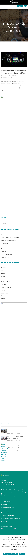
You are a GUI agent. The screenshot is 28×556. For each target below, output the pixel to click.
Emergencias (4, 243)
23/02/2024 (4, 75)
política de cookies (16, 546)
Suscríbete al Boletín (8, 507)
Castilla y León (4, 279)
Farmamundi (13, 75)
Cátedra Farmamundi (6, 254)
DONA (25, 6)
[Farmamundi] (6, 7)
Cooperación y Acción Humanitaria (10, 237)
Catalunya (3, 284)
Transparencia (7, 510)
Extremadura (4, 293)
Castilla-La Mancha (6, 282)
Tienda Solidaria (7, 501)
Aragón (3, 270)
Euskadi (4, 77)
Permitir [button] (22, 554)
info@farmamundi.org (8, 496)
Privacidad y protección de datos (11, 518)
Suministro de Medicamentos (8, 240)
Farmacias (3, 251)
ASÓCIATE (20, 6)
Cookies (5, 521)
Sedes (7, 77)
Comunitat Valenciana (6, 287)
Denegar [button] (6, 554)
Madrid (3, 298)
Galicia (2, 296)
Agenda (5, 504)
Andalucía (3, 267)
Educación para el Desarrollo (8, 246)
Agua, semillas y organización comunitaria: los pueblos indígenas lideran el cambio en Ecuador (16, 445)
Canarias (3, 276)
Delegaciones (6, 494)
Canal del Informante (8, 515)
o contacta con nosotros (7, 484)
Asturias (3, 273)
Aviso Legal (6, 512)
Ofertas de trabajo (5, 257)
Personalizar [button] (14, 554)
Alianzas (3, 249)
